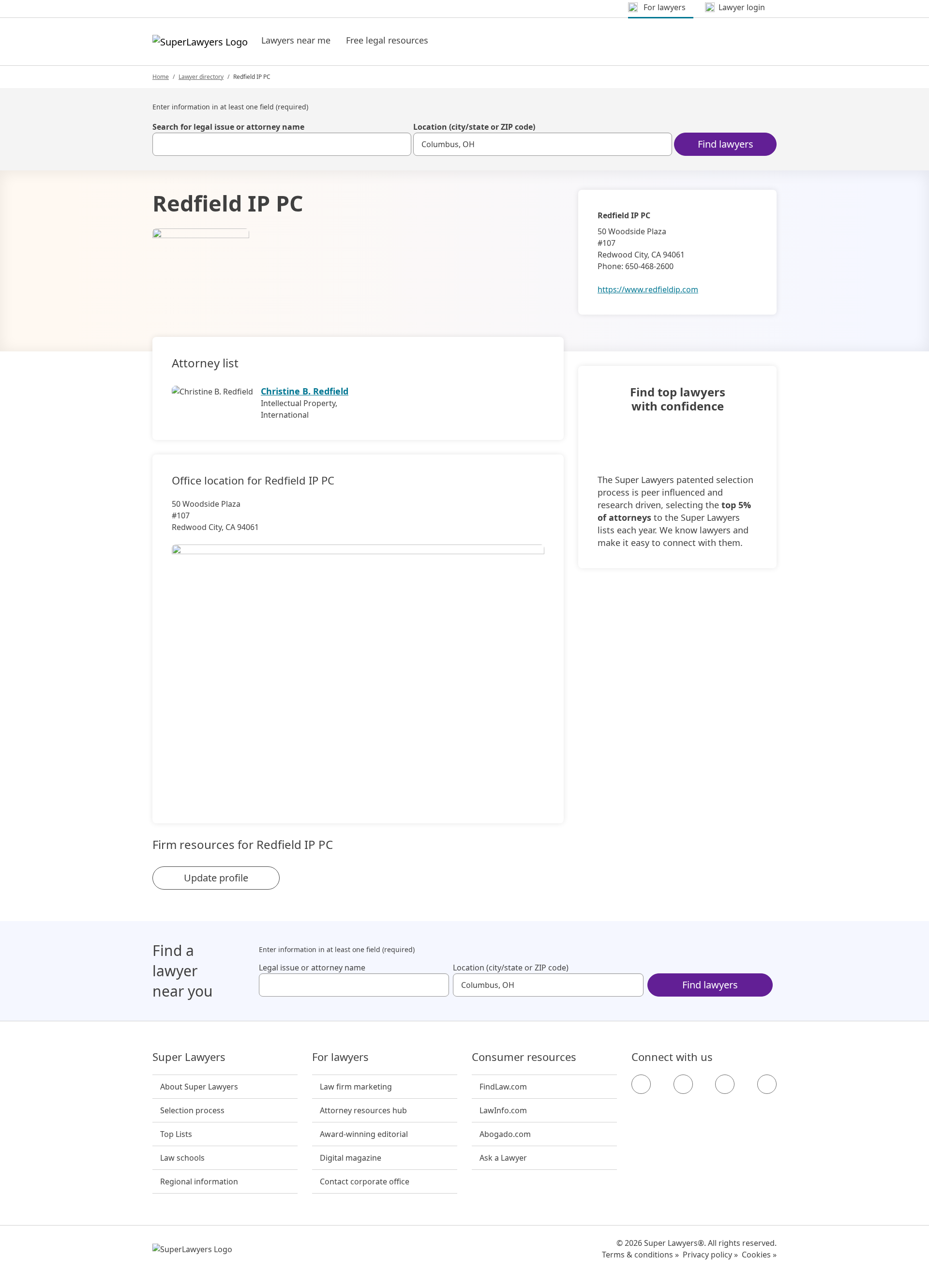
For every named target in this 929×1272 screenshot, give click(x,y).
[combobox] (281, 144)
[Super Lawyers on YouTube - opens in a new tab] (724, 1084)
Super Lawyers (188, 1057)
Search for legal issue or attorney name (228, 126)
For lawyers (340, 1057)
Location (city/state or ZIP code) (474, 126)
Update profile (216, 877)
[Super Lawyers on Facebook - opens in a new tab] (641, 1084)
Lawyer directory (201, 77)
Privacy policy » (710, 1254)
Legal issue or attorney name (312, 967)
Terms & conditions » (640, 1254)
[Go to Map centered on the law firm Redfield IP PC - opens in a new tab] (358, 667)
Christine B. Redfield (304, 391)
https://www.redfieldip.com (648, 289)
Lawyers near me (295, 40)
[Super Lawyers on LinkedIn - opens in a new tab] (767, 1084)
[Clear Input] (399, 144)
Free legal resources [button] (387, 40)
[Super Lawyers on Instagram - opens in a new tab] (683, 1084)
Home (160, 77)
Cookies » (759, 1254)
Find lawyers (725, 144)
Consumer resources (524, 1057)
